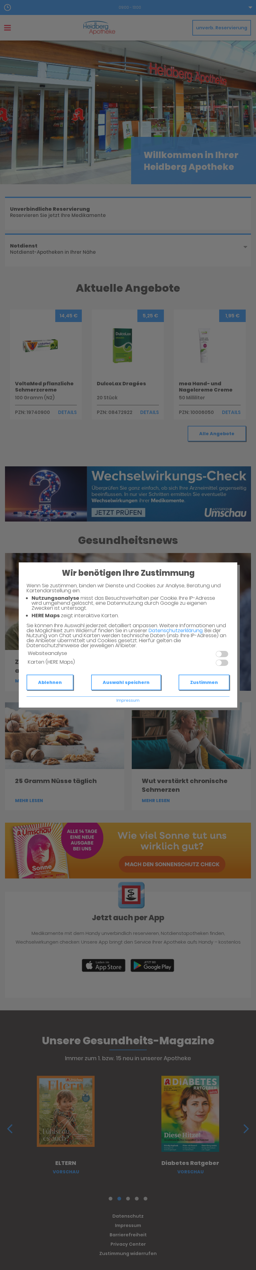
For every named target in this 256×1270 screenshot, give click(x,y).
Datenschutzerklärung (176, 630)
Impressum (128, 700)
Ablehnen (50, 682)
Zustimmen (204, 682)
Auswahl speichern (126, 682)
